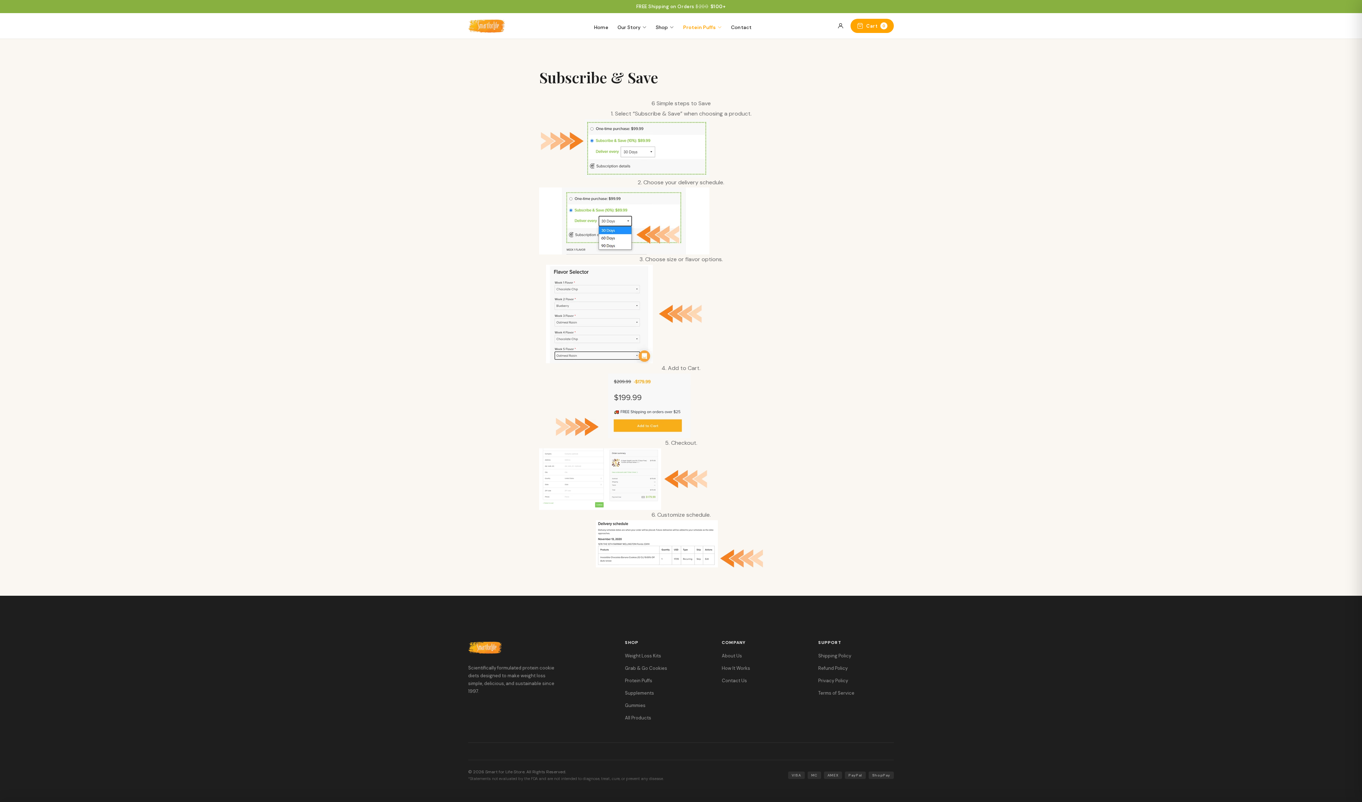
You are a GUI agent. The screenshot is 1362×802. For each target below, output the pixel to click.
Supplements (639, 693)
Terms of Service (836, 693)
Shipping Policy (834, 656)
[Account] (840, 26)
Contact (741, 27)
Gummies (635, 705)
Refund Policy (833, 668)
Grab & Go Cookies (646, 668)
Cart (875, 26)
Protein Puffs (699, 27)
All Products (638, 718)
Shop (662, 27)
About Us (732, 656)
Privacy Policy (833, 681)
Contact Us (734, 681)
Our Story (629, 27)
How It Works (736, 668)
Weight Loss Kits (643, 656)
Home (601, 27)
